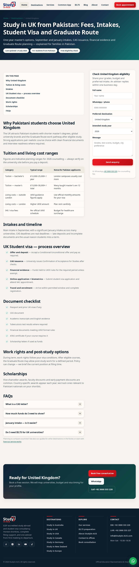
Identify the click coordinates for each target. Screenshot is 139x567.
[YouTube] (25, 544)
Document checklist (15, 97)
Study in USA (53, 533)
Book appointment (125, 5)
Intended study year (101, 126)
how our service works (12, 441)
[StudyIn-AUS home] (9, 5)
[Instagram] (12, 544)
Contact (105, 5)
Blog (86, 5)
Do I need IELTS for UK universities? (25, 432)
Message (96, 137)
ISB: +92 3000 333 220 (120, 525)
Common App (64, 5)
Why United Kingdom (16, 80)
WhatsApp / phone (101, 102)
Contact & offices (87, 538)
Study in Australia (55, 525)
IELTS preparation (87, 529)
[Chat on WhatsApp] (133, 561)
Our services (84, 525)
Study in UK (52, 529)
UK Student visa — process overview (23, 93)
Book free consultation (102, 473)
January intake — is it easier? (21, 422)
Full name (96, 90)
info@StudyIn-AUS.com (121, 535)
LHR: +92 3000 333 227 (120, 530)
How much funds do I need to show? (25, 413)
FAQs (8, 110)
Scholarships (12, 106)
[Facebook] (6, 544)
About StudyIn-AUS (88, 533)
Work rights (11, 102)
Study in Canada (54, 538)
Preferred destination (102, 114)
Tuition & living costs (16, 85)
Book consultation (87, 542)
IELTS (77, 5)
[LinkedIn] (19, 544)
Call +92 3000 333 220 (102, 489)
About (94, 5)
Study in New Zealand (57, 546)
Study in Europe (54, 551)
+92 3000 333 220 (110, 171)
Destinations (37, 5)
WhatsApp (96, 481)
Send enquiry (112, 162)
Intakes (9, 89)
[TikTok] (32, 544)
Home (24, 5)
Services (50, 5)
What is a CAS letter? (17, 404)
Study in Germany (55, 542)
